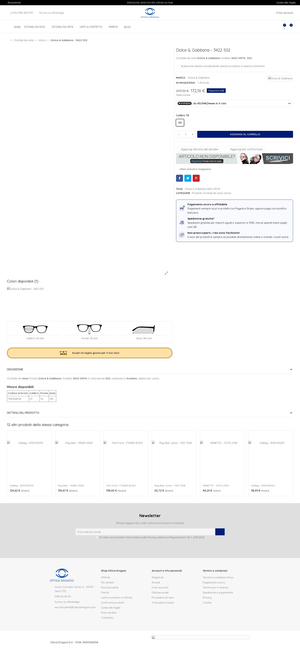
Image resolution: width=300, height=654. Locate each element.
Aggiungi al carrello (245, 134)
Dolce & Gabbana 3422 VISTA (202, 189)
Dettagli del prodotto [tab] (23, 412)
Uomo (227, 193)
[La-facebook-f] (153, 545)
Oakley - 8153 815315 (22, 485)
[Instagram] (147, 545)
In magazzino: (185, 82)
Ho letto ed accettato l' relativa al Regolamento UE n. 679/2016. (152, 537)
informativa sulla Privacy (141, 537)
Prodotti (197, 193)
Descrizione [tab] (15, 369)
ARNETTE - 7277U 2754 (216, 485)
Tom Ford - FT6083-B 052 (121, 485)
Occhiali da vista (213, 193)
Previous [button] (7, 464)
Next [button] (292, 464)
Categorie (183, 193)
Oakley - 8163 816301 (263, 485)
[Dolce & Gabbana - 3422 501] (26, 300)
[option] (89, 163)
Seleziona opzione (23, 497)
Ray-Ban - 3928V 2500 (71, 485)
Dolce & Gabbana (198, 77)
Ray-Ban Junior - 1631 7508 (170, 485)
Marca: (181, 77)
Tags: (179, 189)
